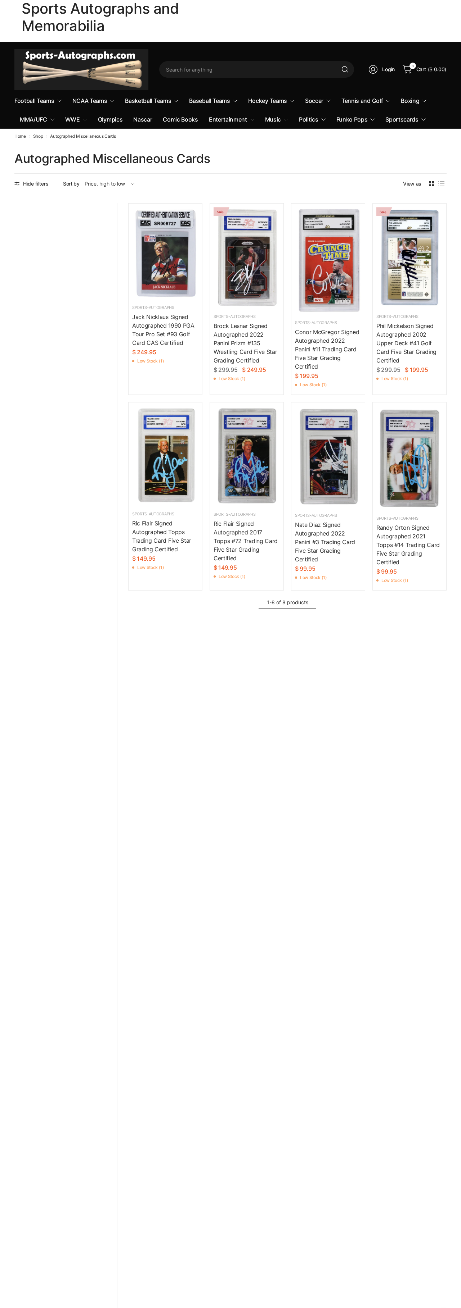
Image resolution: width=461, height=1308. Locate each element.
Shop (38, 136)
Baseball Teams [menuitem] (209, 100)
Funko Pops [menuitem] (352, 119)
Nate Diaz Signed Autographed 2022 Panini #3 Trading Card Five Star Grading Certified (325, 542)
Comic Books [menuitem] (180, 119)
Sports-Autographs (153, 307)
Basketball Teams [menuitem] (148, 100)
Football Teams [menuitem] (34, 100)
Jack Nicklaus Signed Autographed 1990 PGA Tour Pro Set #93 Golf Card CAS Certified (163, 329)
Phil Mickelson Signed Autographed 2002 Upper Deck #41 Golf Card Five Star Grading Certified (406, 343)
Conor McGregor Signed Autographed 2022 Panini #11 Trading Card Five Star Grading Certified (327, 349)
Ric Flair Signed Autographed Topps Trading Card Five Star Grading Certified (161, 536)
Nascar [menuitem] (142, 119)
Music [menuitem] (273, 119)
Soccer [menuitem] (314, 100)
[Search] (345, 69)
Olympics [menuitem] (110, 119)
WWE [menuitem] (72, 119)
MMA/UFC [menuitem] (33, 119)
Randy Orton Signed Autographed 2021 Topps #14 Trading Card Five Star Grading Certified (408, 545)
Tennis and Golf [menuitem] (362, 100)
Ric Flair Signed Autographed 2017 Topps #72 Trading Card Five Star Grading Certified (246, 541)
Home (20, 136)
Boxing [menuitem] (410, 100)
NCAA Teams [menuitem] (89, 100)
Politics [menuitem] (308, 119)
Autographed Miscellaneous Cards (83, 136)
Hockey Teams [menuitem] (267, 100)
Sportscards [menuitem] (401, 119)
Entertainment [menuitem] (228, 119)
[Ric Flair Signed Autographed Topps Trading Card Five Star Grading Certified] (165, 455)
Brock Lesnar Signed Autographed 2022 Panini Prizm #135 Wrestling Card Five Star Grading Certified (245, 343)
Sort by (71, 184)
